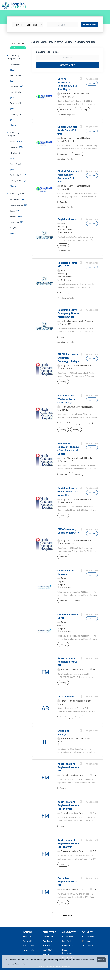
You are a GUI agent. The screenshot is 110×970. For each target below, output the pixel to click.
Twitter (88, 941)
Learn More (48, 950)
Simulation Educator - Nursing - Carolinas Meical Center (68, 448)
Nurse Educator (66, 696)
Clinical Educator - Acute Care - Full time (68, 130)
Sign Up (46, 954)
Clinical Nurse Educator (65, 572)
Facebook (89, 936)
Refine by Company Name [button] (14, 57)
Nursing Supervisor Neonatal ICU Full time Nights (67, 84)
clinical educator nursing (19, 48)
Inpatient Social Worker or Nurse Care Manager (66, 399)
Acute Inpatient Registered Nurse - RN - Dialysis (68, 805)
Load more (67, 914)
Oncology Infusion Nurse (68, 616)
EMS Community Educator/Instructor (68, 532)
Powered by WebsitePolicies (15, 964)
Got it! (101, 959)
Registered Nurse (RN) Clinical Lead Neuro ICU (67, 491)
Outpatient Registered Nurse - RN (68, 881)
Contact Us (27, 941)
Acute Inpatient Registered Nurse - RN (68, 662)
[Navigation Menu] (105, 5)
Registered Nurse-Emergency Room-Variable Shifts (68, 313)
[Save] (80, 79)
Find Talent (47, 941)
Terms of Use (28, 945)
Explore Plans (48, 936)
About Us (27, 936)
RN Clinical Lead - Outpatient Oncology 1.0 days (68, 357)
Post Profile (67, 941)
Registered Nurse (67, 219)
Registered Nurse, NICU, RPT (67, 264)
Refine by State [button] (17, 193)
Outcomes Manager (63, 732)
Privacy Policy (29, 950)
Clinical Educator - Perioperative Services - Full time (68, 176)
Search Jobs (89, 24)
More (12, 125)
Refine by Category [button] (13, 134)
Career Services (69, 945)
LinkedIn (89, 945)
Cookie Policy (87, 959)
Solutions (46, 945)
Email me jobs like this (47, 51)
